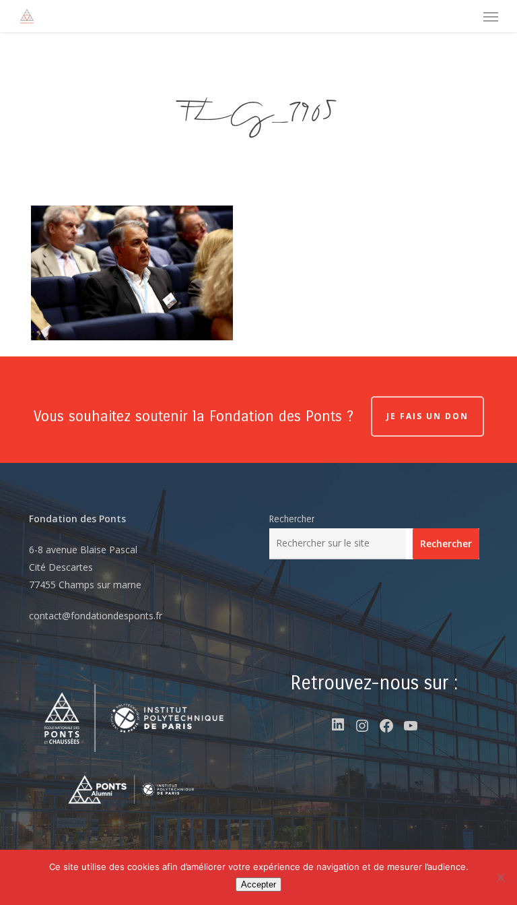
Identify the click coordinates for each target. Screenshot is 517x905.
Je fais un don (427, 416)
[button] (490, 16)
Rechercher (291, 519)
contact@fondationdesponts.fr (95, 615)
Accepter (258, 884)
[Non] (500, 877)
